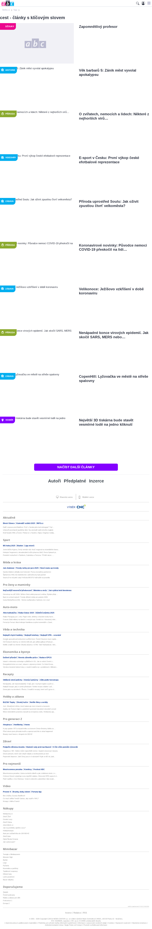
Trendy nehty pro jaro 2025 (27, 568)
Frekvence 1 (7, 900)
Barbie (5, 860)
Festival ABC (39, 769)
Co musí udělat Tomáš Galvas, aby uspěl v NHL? (21, 798)
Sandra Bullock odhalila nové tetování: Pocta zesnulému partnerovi (27, 572)
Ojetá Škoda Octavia (10, 839)
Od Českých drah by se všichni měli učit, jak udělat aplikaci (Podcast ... (28, 642)
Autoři (54, 481)
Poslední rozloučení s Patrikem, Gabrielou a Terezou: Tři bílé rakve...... (28, 555)
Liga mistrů (29, 546)
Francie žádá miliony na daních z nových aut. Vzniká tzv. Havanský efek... (30, 619)
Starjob (5, 892)
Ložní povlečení (8, 877)
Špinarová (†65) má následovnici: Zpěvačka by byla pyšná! (24, 575)
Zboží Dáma (7, 822)
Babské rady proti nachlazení (39, 747)
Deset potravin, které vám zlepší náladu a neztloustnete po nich (26, 754)
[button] (149, 3)
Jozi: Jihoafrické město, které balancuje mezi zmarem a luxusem (26, 706)
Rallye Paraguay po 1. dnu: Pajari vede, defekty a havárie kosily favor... (28, 617)
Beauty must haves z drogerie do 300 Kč (17, 734)
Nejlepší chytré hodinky (13, 635)
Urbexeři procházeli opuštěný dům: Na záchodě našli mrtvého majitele (28, 530)
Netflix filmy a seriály (39, 702)
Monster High (8, 857)
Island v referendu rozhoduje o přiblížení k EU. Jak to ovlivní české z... (28, 661)
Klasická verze (66, 497)
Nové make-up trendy (49, 568)
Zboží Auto (7, 836)
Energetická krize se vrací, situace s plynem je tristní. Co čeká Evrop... (28, 664)
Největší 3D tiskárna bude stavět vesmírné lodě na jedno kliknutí (106, 422)
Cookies (111, 923)
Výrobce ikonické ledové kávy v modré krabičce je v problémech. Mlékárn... (30, 667)
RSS (85, 913)
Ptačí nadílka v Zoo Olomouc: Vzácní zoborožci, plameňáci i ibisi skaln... (29, 779)
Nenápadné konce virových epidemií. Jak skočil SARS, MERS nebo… (113, 335)
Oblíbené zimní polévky (13, 680)
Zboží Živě (7, 816)
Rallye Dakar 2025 (26, 613)
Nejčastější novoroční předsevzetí (17, 590)
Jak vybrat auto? (9, 842)
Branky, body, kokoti (21, 792)
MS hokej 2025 (9, 546)
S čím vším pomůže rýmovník (65, 747)
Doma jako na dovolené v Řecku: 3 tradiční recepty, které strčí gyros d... (29, 689)
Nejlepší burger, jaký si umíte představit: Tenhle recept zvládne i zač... (28, 686)
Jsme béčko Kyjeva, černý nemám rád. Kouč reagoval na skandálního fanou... (31, 549)
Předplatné (75, 481)
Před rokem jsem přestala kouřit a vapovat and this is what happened (28, 731)
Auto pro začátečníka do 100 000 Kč (16, 833)
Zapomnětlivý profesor (98, 27)
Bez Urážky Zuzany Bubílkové (14, 796)
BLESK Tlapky (9, 702)
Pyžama (6, 865)
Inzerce (96, 481)
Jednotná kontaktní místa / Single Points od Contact (63, 925)
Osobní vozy (7, 819)
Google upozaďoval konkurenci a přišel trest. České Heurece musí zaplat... (30, 639)
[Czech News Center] (81, 506)
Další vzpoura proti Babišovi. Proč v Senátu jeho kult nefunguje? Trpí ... (28, 527)
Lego (5, 863)
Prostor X (7, 792)
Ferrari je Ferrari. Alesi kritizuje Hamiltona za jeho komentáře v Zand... (28, 622)
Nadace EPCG (45, 658)
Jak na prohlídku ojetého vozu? (14, 828)
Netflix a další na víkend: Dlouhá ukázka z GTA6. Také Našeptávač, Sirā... (30, 645)
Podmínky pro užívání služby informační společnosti (57, 923)
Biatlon (20, 546)
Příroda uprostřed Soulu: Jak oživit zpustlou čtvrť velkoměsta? (108, 203)
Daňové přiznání (10, 658)
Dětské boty (7, 874)
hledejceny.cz (8, 814)
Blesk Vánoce (9, 523)
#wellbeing (18, 725)
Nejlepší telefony (32, 635)
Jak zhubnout (9, 568)
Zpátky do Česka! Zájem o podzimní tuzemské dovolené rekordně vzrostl (29, 709)
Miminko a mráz (40, 590)
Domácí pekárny (31, 680)
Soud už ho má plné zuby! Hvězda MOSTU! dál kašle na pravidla (26, 577)
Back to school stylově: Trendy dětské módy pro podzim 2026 (25, 597)
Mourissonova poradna (13, 769)
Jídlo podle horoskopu (49, 680)
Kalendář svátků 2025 (25, 523)
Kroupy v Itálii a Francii (11, 801)
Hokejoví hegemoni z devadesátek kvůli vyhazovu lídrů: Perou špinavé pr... (30, 552)
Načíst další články (76, 467)
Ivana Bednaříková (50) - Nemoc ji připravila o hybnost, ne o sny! (26, 600)
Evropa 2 (6, 903)
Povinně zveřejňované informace (95, 925)
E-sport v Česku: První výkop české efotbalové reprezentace (109, 160)
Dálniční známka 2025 (45, 613)
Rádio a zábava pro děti (11, 898)
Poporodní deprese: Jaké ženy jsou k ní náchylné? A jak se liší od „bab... (29, 756)
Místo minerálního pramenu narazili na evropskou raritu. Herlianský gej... (29, 712)
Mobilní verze (88, 497)
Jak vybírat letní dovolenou (60, 590)
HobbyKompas (8, 831)
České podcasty (9, 895)
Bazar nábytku (8, 880)
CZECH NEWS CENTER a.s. (58, 919)
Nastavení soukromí (123, 923)
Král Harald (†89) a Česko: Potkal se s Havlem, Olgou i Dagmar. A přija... (29, 533)
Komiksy (28, 769)
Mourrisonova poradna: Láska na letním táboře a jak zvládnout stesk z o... (29, 773)
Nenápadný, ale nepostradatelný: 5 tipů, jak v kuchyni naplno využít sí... (29, 684)
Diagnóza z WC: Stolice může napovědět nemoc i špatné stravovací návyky (30, 751)
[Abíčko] (7, 6)
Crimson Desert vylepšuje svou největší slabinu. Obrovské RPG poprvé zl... (30, 776)
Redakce (77, 913)
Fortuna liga (37, 792)
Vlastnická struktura (139, 923)
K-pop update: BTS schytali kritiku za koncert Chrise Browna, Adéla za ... (29, 728)
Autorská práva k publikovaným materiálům (21, 923)
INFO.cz (40, 523)
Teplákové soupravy (10, 871)
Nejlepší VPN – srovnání (51, 635)
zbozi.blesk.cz (8, 825)
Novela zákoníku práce (28, 658)
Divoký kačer (23, 702)
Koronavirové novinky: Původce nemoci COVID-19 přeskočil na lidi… (113, 247)
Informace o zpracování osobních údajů (92, 923)
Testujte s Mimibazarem (11, 854)
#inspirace (7, 725)
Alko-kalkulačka (10, 613)
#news (27, 725)
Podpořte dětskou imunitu (14, 747)
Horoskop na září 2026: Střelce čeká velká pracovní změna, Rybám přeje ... (30, 594)
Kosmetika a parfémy (10, 868)
